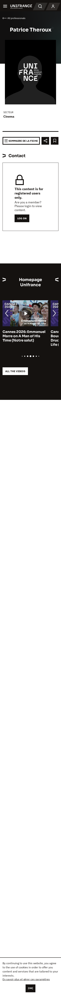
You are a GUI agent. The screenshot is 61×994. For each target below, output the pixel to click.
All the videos (15, 371)
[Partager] (45, 141)
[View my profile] (53, 6)
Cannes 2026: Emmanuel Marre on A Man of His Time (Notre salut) (24, 336)
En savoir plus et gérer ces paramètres (26, 979)
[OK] (30, 988)
